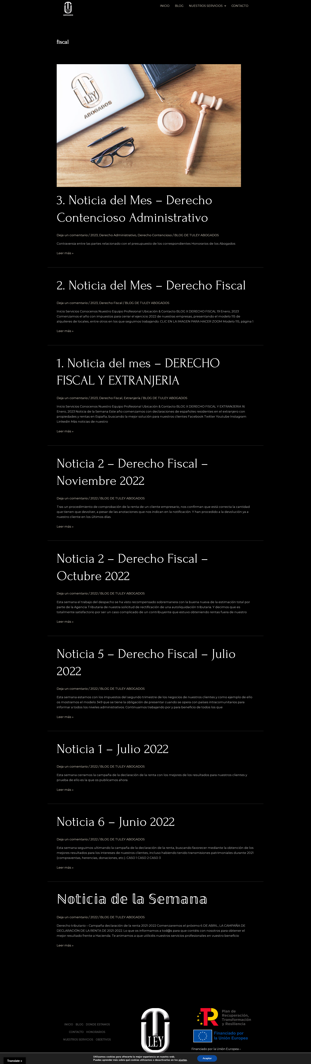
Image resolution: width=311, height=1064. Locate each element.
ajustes (183, 1060)
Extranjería (132, 398)
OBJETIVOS (103, 1039)
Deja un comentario (72, 235)
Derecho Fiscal (110, 303)
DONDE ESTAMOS (98, 1024)
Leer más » (65, 253)
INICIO (165, 6)
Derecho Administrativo (117, 235)
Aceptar (207, 1058)
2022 (94, 498)
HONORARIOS (95, 1032)
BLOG (179, 6)
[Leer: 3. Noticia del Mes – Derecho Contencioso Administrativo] (149, 125)
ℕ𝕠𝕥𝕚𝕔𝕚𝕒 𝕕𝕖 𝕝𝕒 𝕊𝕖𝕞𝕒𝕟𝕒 (132, 899)
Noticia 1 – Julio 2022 (112, 749)
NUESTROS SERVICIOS (206, 6)
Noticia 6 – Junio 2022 (116, 821)
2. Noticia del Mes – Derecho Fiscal (151, 285)
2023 (94, 235)
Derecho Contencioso (155, 235)
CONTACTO (239, 6)
